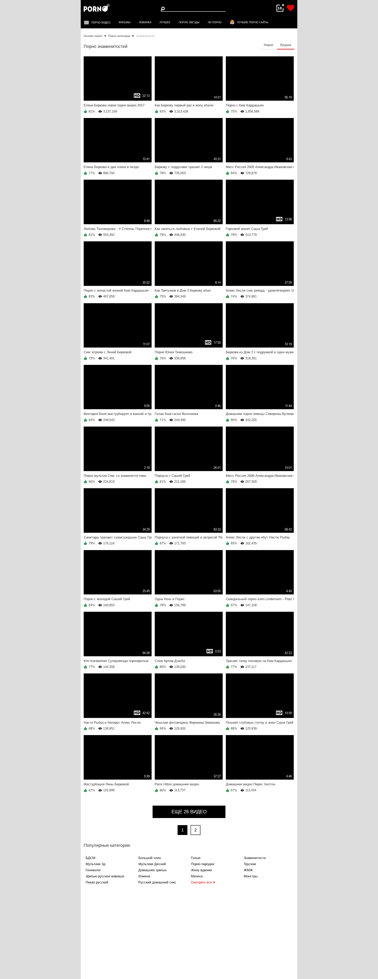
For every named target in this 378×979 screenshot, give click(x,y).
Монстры (251, 876)
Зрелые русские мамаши (105, 876)
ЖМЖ (248, 870)
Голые (195, 858)
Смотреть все (201, 882)
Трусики (250, 864)
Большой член (149, 858)
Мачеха (197, 876)
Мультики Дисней (152, 864)
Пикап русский (97, 882)
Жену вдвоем (201, 870)
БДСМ (90, 858)
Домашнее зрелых (152, 870)
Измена (144, 876)
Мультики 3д (95, 864)
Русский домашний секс (157, 882)
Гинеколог (93, 870)
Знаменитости (255, 858)
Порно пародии (202, 864)
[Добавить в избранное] (290, 8)
